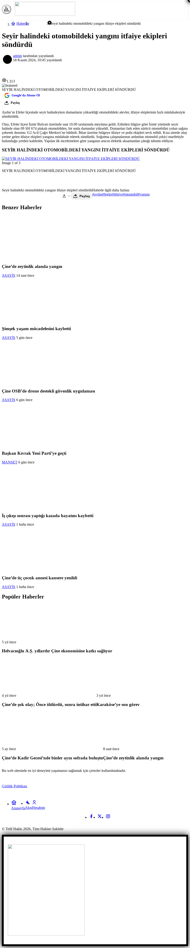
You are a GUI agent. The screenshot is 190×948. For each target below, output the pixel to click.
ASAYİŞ (8, 275)
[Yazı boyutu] (66, 196)
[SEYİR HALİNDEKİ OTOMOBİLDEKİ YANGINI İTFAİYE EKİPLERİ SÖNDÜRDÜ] (71, 159)
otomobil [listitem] (130, 194)
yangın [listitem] (144, 194)
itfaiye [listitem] (117, 194)
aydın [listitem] (97, 194)
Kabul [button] (178, 786)
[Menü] (6, 9)
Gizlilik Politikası (14, 786)
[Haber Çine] (45, 14)
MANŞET (9, 462)
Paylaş (84, 196)
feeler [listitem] (107, 194)
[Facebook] (91, 817)
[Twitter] (99, 817)
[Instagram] (108, 817)
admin (17, 56)
